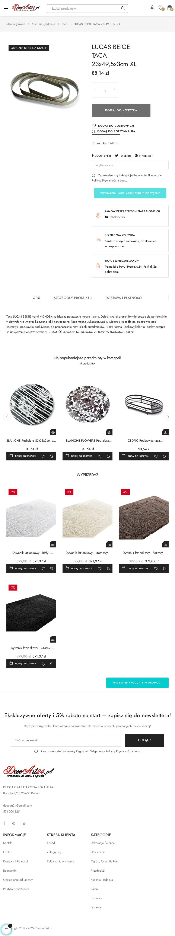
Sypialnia (96, 898)
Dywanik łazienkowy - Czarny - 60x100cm (31, 648)
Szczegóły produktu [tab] (73, 297)
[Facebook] (4, 823)
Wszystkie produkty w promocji (137, 683)
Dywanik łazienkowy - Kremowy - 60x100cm (87, 553)
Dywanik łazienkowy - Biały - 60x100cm (31, 553)
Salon (94, 889)
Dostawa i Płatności (15, 861)
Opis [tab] (36, 297)
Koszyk (51, 843)
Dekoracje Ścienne (103, 843)
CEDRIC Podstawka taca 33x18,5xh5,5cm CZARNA (144, 440)
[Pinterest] (13, 823)
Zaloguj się (54, 852)
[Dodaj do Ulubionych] (43, 456)
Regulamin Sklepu (144, 175)
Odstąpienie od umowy (18, 880)
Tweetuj (125, 156)
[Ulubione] (161, 7)
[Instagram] (24, 823)
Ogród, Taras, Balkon (104, 861)
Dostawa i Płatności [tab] (123, 297)
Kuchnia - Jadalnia (102, 880)
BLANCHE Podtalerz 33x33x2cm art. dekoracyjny (31, 440)
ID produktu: (99, 143)
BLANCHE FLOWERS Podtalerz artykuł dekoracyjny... (87, 440)
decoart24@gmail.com (17, 805)
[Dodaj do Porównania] (52, 456)
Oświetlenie (98, 852)
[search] (123, 8)
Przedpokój (98, 870)
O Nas (7, 852)
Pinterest (146, 156)
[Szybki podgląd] (53, 432)
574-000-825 (116, 217)
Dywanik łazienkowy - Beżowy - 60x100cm (144, 553)
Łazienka (96, 907)
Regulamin (9, 870)
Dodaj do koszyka (121, 110)
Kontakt (7, 843)
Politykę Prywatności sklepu (109, 180)
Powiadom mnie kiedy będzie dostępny (130, 193)
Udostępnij (103, 156)
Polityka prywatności (16, 889)
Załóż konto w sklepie (60, 861)
